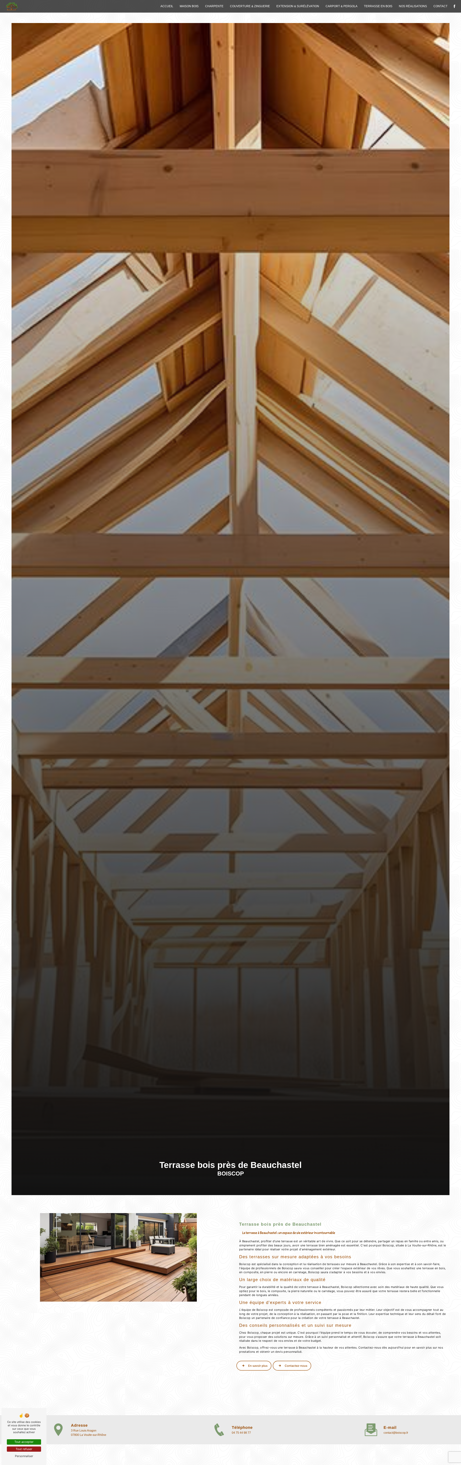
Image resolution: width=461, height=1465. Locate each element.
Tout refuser (24, 1449)
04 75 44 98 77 (241, 1432)
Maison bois (189, 6)
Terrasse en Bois (378, 6)
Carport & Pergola (341, 6)
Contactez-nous (296, 1365)
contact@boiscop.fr (396, 1432)
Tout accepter (23, 1442)
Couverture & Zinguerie (250, 6)
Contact (440, 6)
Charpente (214, 6)
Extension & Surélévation (297, 6)
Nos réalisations (413, 6)
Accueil (166, 6)
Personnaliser (24, 1456)
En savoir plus (258, 1365)
